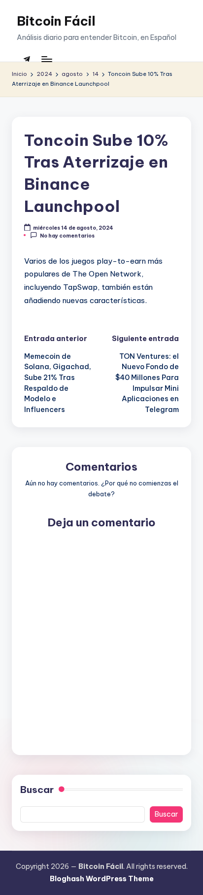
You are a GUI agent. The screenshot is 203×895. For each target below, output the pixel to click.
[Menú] (46, 59)
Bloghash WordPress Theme (102, 878)
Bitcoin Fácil (56, 21)
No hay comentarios (67, 235)
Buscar (37, 789)
